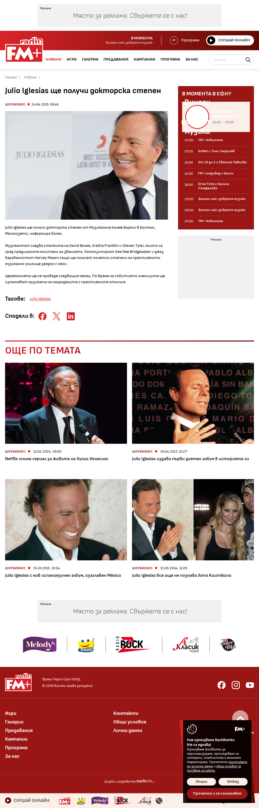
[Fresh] (81, 801)
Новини (30, 77)
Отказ (233, 781)
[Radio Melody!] (100, 801)
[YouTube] (250, 685)
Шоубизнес (15, 104)
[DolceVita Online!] (159, 801)
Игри (10, 713)
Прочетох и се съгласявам (217, 793)
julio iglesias (40, 299)
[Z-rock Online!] (123, 801)
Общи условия (129, 722)
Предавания (19, 730)
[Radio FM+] (65, 801)
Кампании (16, 739)
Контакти (125, 713)
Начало (11, 77)
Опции (201, 781)
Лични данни (127, 730)
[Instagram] (236, 685)
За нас (12, 756)
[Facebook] (222, 685)
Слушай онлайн (234, 40)
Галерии (14, 722)
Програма (190, 40)
